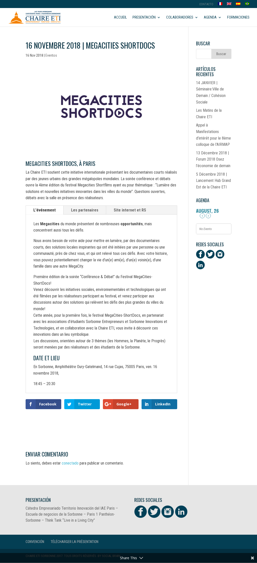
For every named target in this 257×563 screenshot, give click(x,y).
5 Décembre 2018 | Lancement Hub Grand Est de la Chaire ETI (213, 180)
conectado (70, 463)
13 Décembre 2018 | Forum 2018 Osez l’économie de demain (213, 159)
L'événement (44, 210)
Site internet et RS (130, 210)
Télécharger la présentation (74, 542)
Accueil (120, 18)
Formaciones (238, 18)
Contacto (206, 4)
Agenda (210, 18)
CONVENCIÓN (35, 542)
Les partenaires (84, 210)
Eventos (51, 55)
